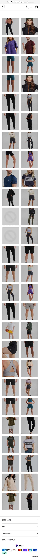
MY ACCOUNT (6, 533)
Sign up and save (8, 540)
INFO (3, 527)
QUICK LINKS (6, 520)
